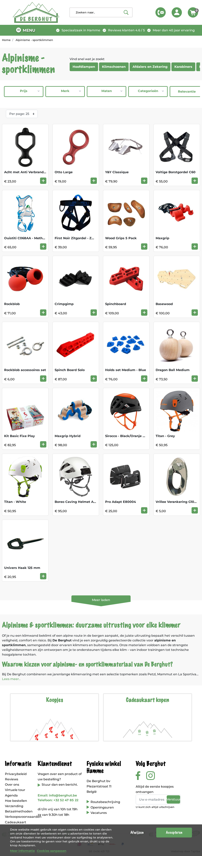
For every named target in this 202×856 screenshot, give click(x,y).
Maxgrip (162, 238)
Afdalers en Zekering (150, 67)
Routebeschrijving (105, 802)
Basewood (164, 304)
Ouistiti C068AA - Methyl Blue (29, 238)
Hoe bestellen (16, 801)
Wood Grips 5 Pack (121, 238)
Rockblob (12, 304)
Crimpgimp (64, 304)
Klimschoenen (114, 67)
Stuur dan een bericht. (60, 784)
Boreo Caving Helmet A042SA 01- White (88, 502)
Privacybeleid (16, 774)
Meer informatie (22, 851)
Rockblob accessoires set (25, 370)
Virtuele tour (15, 790)
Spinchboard (115, 304)
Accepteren (174, 833)
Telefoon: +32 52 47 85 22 (58, 800)
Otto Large (64, 172)
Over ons (12, 784)
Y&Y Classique (117, 172)
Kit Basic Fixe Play (19, 436)
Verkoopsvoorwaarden (23, 817)
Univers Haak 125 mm (22, 568)
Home (6, 40)
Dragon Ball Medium (173, 370)
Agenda (11, 795)
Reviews (11, 779)
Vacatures (99, 813)
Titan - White (15, 502)
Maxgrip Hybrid (67, 436)
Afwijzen (137, 833)
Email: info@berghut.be (57, 795)
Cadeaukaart (15, 822)
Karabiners (183, 67)
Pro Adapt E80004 (120, 502)
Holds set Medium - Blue (125, 370)
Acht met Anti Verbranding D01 (30, 172)
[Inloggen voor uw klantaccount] (177, 12)
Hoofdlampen (84, 67)
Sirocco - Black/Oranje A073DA (130, 436)
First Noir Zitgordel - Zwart (77, 238)
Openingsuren (102, 807)
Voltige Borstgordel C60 (175, 172)
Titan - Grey (165, 436)
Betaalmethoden (19, 811)
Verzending (14, 806)
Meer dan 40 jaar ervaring (174, 30)
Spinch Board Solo (70, 370)
